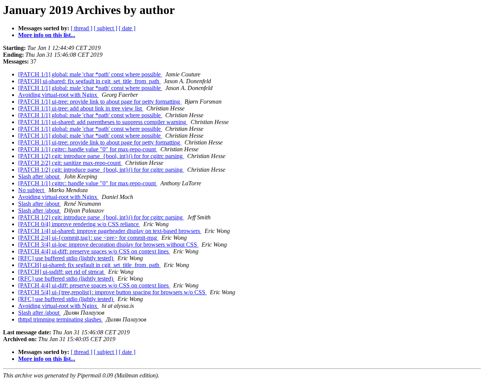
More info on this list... (46, 35)
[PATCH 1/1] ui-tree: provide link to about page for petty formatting (100, 101)
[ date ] (127, 28)
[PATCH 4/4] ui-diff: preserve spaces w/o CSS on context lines (94, 251)
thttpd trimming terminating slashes (60, 319)
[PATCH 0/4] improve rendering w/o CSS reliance (79, 224)
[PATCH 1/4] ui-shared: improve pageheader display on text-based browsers (110, 231)
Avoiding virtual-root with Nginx (58, 95)
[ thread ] (81, 28)
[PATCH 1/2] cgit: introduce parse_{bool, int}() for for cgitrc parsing (101, 156)
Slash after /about (39, 176)
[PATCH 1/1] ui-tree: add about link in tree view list (80, 108)
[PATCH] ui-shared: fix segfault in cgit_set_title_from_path (89, 81)
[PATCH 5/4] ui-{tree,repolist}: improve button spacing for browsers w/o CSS (112, 292)
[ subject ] (105, 28)
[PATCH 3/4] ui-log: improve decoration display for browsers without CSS (108, 244)
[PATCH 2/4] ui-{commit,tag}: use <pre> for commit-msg (88, 237)
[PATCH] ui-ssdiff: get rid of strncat (61, 272)
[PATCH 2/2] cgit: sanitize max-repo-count (70, 163)
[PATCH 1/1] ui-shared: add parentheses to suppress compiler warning (103, 122)
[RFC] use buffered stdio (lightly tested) (66, 258)
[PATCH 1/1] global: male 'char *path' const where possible (90, 74)
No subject (31, 190)
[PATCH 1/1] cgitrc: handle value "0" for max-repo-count (87, 149)
